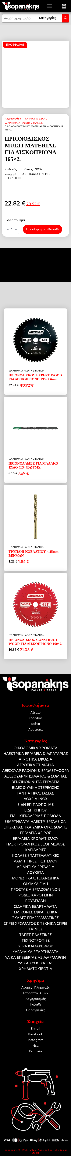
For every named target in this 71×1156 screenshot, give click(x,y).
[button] (65, 18)
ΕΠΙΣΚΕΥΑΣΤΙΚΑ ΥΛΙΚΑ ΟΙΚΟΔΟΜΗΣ (35, 827)
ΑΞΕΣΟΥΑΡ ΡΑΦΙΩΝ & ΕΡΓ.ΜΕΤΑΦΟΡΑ (35, 770)
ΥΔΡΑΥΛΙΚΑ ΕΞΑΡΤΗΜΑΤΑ (36, 951)
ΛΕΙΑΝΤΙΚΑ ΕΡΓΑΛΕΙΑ (35, 866)
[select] (47, 18)
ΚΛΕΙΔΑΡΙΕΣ (35, 849)
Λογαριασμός (36, 999)
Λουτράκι (35, 729)
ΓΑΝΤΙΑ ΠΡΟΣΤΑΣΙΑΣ (35, 793)
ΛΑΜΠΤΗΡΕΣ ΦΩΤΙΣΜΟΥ (35, 861)
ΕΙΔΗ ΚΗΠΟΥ (35, 810)
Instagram (35, 1040)
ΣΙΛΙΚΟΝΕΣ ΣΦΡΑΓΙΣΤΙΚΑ (35, 912)
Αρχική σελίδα (13, 118)
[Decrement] (8, 229)
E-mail (35, 1029)
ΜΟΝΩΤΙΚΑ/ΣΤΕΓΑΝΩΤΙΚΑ (35, 878)
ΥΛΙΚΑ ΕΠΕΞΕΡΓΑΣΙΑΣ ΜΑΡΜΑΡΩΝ (35, 957)
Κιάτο (35, 724)
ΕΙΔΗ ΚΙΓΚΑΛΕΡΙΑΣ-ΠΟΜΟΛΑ (35, 815)
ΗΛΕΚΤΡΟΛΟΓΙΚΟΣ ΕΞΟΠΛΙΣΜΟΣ (35, 844)
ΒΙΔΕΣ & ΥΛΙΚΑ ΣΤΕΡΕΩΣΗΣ (35, 787)
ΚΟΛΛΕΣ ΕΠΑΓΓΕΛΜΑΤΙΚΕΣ (35, 855)
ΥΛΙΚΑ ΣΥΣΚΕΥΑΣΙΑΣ (35, 963)
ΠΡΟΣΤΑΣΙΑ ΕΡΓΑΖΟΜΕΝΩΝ (35, 889)
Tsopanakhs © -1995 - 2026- (21, 1149)
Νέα (36, 1045)
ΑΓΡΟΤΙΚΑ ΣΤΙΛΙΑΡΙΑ (35, 765)
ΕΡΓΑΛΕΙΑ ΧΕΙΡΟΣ (35, 832)
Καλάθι (35, 1004)
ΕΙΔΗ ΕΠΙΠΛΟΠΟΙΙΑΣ (35, 804)
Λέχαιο (35, 712)
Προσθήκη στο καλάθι (42, 229)
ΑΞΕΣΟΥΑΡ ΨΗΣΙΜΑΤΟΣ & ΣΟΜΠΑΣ (35, 776)
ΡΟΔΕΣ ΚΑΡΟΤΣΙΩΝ (35, 895)
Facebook (35, 1034)
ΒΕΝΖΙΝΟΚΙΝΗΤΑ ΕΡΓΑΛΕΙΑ (36, 782)
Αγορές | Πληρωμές (35, 987)
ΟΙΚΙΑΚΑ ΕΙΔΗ (35, 883)
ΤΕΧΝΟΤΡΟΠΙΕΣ (36, 940)
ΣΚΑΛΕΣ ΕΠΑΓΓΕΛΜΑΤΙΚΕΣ (35, 917)
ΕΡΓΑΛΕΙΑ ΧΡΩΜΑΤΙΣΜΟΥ (35, 838)
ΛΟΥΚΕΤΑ (35, 872)
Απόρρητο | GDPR (35, 993)
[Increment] (16, 229)
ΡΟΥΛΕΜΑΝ (35, 900)
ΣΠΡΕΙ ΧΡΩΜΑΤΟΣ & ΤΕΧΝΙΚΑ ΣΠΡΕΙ (35, 923)
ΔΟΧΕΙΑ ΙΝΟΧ (36, 798)
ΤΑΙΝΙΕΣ (36, 929)
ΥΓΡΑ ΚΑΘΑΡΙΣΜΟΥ (35, 946)
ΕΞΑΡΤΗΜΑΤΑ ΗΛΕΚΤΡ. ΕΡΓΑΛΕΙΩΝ (24, 122)
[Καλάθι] (64, 6)
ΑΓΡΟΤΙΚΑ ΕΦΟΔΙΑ (35, 759)
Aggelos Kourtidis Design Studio (50, 1151)
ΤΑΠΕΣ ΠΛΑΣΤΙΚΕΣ (35, 934)
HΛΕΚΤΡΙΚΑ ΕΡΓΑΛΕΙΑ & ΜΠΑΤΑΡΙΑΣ (35, 753)
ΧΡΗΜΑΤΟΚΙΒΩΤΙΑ (35, 968)
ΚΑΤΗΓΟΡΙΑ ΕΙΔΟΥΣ (36, 118)
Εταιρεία (35, 1051)
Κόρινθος (35, 718)
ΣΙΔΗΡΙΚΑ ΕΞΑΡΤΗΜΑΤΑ (35, 906)
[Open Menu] (49, 6)
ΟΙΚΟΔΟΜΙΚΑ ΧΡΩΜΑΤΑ (36, 748)
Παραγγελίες (35, 1010)
